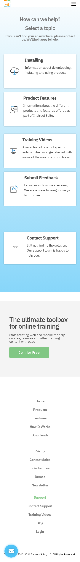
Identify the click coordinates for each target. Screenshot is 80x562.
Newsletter (40, 485)
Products (40, 410)
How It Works (40, 427)
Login (40, 531)
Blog (40, 523)
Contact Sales (40, 460)
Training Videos (40, 514)
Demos (40, 477)
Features (40, 418)
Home (40, 401)
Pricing (40, 451)
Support (40, 497)
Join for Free (40, 468)
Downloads (40, 435)
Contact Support (40, 506)
